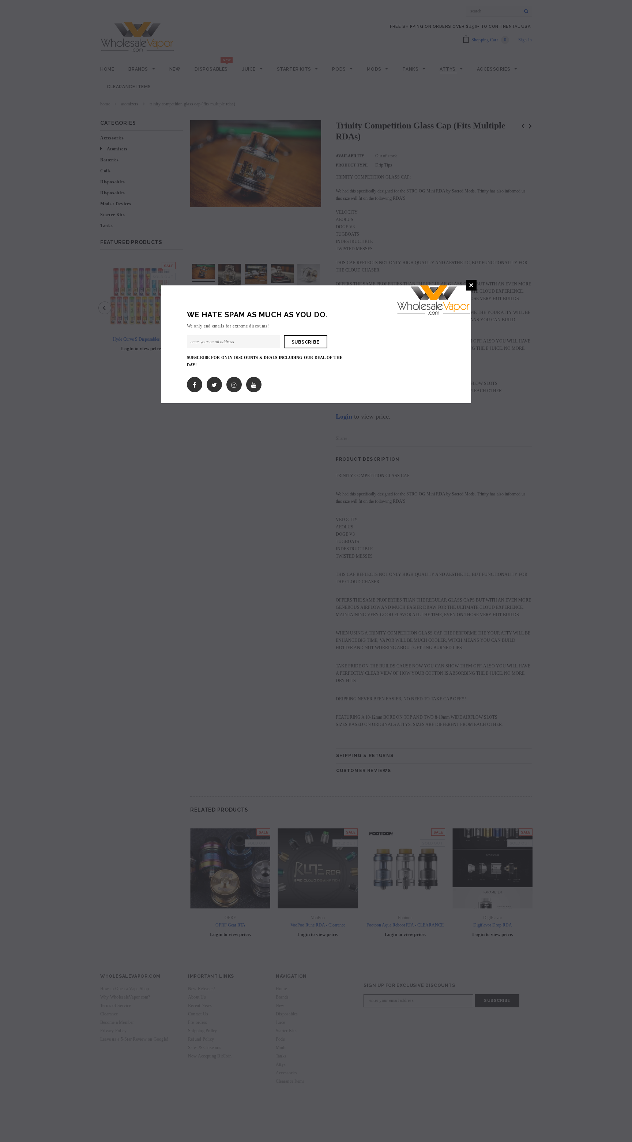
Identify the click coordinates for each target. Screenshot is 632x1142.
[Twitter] (214, 383)
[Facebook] (194, 383)
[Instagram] (234, 383)
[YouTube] (253, 383)
